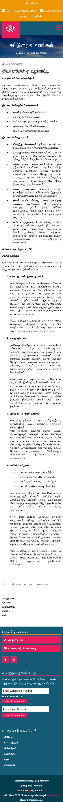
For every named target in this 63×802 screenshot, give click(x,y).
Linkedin (43, 584)
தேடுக (33, 3)
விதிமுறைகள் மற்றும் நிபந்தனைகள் (32, 780)
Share (17, 584)
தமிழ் (23, 16)
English (36, 16)
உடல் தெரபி (9, 753)
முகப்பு (19, 52)
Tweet (30, 584)
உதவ (6, 759)
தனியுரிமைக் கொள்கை (31, 785)
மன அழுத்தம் (11, 742)
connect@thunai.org (21, 10)
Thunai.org (53, 795)
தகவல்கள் (9, 765)
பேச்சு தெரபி (10, 748)
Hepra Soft (41, 790)
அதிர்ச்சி (8, 737)
